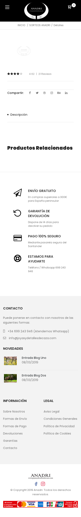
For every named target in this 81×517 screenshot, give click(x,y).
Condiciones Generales (60, 419)
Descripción (18, 115)
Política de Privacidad (59, 426)
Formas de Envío (15, 419)
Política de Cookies (57, 433)
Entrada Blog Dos (34, 375)
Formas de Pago (15, 426)
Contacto (10, 448)
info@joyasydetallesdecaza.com (32, 338)
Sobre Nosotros (14, 411)
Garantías (10, 441)
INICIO (21, 25)
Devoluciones (13, 433)
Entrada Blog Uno (34, 358)
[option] (24, 51)
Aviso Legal (51, 411)
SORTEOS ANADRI (39, 25)
